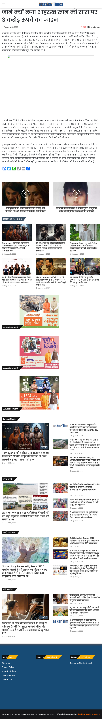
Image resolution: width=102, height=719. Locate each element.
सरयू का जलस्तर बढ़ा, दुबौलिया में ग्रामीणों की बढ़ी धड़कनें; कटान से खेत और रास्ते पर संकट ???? (25, 516)
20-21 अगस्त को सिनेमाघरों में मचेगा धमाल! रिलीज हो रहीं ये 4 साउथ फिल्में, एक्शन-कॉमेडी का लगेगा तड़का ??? (50, 247)
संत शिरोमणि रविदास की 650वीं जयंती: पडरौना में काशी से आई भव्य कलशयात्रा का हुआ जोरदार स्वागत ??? (85, 488)
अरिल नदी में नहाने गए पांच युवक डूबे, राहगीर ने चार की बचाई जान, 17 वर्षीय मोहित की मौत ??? (84, 502)
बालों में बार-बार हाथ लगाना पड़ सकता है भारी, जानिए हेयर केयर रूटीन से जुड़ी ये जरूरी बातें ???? (85, 598)
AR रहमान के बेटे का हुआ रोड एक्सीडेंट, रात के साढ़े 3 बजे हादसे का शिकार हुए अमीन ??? (84, 280)
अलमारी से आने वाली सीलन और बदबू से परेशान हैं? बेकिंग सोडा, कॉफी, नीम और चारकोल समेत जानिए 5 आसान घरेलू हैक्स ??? (25, 628)
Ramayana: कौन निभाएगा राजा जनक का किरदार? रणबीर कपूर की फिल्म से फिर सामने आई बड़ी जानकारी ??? (16, 247)
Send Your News (9, 675)
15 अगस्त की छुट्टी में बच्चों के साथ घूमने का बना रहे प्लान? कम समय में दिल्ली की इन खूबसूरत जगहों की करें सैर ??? (84, 624)
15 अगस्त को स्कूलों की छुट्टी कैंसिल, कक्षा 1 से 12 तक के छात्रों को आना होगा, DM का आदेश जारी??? (84, 515)
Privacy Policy (8, 667)
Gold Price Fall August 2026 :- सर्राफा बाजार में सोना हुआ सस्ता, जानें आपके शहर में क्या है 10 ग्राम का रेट (84, 541)
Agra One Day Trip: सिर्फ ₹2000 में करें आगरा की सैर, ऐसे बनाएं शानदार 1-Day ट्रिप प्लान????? (84, 610)
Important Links (9, 671)
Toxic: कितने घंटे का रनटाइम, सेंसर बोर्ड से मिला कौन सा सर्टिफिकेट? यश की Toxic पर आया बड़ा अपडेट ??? (17, 280)
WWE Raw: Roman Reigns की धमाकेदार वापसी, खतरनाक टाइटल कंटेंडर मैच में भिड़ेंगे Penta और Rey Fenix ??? (84, 428)
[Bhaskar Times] (51, 4)
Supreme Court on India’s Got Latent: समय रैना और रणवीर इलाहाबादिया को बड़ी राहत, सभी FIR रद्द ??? (84, 247)
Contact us (7, 679)
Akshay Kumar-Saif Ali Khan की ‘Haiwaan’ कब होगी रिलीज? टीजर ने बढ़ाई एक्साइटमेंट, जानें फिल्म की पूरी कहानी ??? (51, 281)
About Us (6, 663)
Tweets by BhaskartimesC (81, 663)
